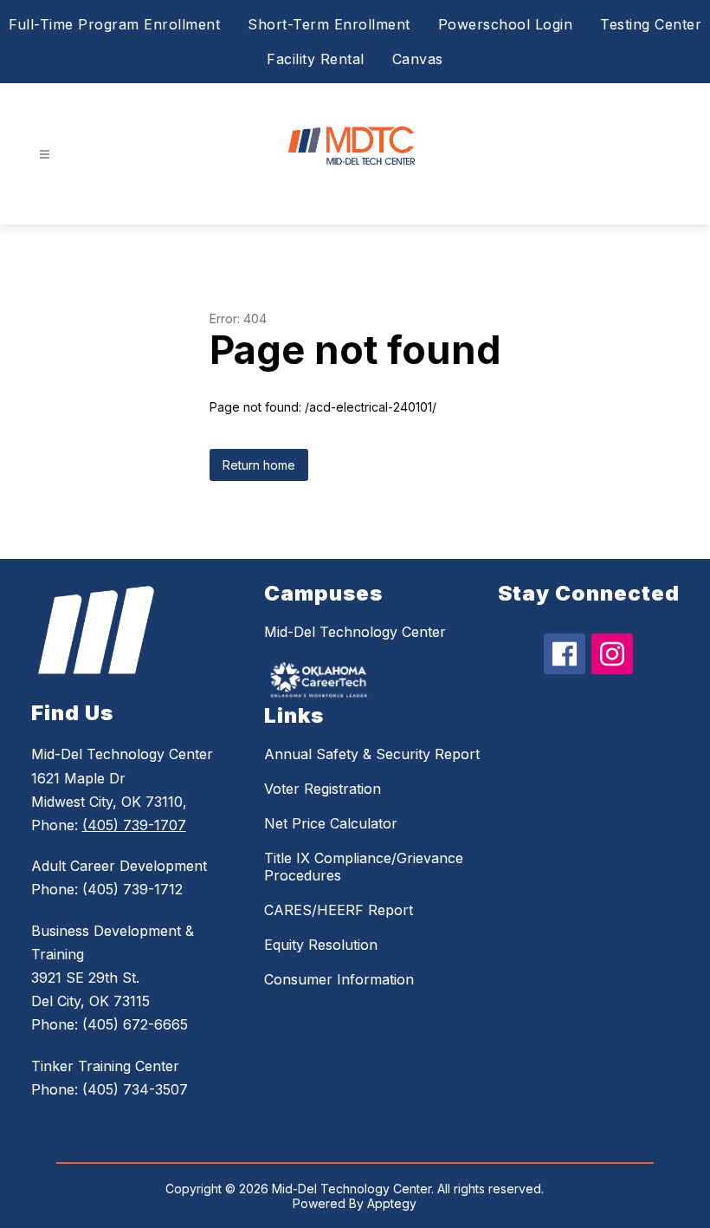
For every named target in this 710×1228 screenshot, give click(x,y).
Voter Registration (322, 788)
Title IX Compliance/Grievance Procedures (363, 866)
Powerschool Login (505, 24)
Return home (259, 465)
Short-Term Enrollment (329, 24)
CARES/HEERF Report (338, 910)
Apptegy (391, 1203)
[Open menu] (45, 155)
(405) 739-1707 (134, 825)
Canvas (417, 59)
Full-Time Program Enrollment (114, 24)
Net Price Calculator (330, 823)
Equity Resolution (321, 944)
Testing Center (650, 24)
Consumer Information (339, 979)
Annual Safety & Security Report (372, 754)
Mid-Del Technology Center (355, 631)
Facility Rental (316, 59)
